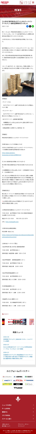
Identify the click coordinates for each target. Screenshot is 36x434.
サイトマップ (21, 426)
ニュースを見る (6, 405)
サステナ (6, 314)
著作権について (6, 426)
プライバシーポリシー (23, 424)
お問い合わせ (5, 424)
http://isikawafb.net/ (12, 222)
